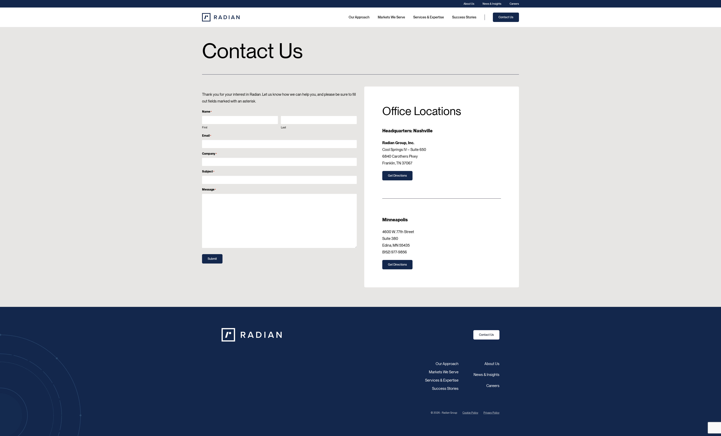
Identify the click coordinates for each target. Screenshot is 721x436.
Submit (212, 259)
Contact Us (486, 335)
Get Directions (397, 175)
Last (283, 127)
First (204, 127)
